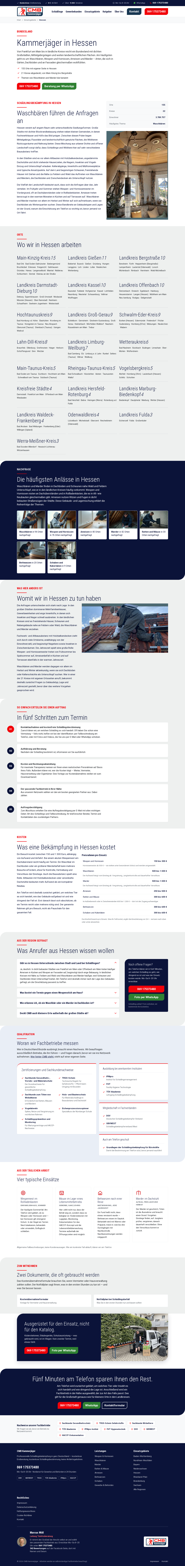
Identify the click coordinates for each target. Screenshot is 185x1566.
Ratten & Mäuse (102, 1468)
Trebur (91, 327)
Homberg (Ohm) (134, 374)
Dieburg (20, 297)
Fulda (131, 421)
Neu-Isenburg (125, 298)
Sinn (34, 351)
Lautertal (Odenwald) (141, 267)
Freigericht (41, 267)
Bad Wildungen (35, 426)
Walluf (71, 377)
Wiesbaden (22, 398)
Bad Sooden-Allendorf (27, 447)
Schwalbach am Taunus (28, 377)
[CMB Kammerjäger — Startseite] (30, 11)
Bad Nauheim (125, 348)
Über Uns (119, 11)
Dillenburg (31, 348)
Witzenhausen (23, 450)
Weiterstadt (54, 303)
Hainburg (154, 291)
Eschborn (42, 374)
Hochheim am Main (56, 374)
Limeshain (156, 348)
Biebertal (72, 264)
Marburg (145, 400)
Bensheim (123, 264)
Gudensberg (124, 324)
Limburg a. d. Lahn (93, 354)
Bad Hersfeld (73, 400)
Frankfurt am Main (36, 394)
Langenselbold (39, 270)
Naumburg (72, 294)
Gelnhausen (53, 267)
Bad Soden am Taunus (27, 374)
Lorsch (155, 267)
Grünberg (97, 264)
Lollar (92, 267)
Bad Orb (20, 264)
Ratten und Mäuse (91, 897)
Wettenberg (73, 270)
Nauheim (109, 324)
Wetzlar (40, 351)
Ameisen (87, 891)
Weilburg (88, 357)
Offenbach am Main (54, 394)
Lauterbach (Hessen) (152, 374)
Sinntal (32, 274)
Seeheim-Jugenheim (38, 303)
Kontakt (134, 11)
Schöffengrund (23, 351)
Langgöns (72, 267)
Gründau (20, 270)
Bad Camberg (74, 354)
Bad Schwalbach (75, 374)
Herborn (59, 348)
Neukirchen (163, 324)
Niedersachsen (140, 1468)
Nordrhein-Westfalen (143, 1460)
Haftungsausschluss (26, 1511)
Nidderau (59, 270)
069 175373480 (156, 11)
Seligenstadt (146, 298)
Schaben (98, 1481)
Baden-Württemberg (143, 1456)
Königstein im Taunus (34, 324)
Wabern (123, 327)
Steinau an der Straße (46, 274)
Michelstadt (84, 421)
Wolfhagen (73, 298)
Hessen (137, 1473)
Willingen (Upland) (25, 430)
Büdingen (146, 348)
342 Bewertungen (38, 1548)
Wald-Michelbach (158, 270)
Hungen (105, 264)
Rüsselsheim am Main (77, 327)
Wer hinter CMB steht (41, 1056)
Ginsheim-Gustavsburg (99, 321)
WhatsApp (141, 3)
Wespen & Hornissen (104, 1456)
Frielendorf (151, 321)
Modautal (58, 297)
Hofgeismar (90, 291)
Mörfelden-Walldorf (95, 324)
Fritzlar (161, 321)
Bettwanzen (88, 907)
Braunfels (21, 348)
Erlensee (32, 267)
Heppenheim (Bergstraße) (146, 264)
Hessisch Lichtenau (46, 447)
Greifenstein (42, 348)
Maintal (50, 270)
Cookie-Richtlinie (24, 1515)
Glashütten (44, 321)
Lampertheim (125, 267)
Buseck (80, 264)
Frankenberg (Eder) (52, 426)
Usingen (57, 327)
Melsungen (151, 324)
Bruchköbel (22, 267)
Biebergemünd (53, 264)
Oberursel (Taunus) (25, 327)
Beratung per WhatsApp (59, 86)
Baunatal (72, 291)
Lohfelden (109, 291)
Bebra (83, 400)
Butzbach (136, 348)
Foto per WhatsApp (146, 997)
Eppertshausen (31, 297)
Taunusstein (108, 374)
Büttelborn (72, 321)
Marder (86, 881)
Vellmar (104, 294)
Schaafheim (22, 303)
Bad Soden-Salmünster (35, 264)
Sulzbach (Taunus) (48, 377)
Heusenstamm (125, 294)
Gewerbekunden (74, 11)
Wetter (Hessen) (157, 400)
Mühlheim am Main (158, 294)
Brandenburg (139, 1481)
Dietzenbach (124, 291)
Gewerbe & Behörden (104, 1485)
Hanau (29, 270)
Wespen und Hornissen (93, 861)
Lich (80, 267)
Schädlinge (57, 11)
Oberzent (95, 421)
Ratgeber (107, 11)
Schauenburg (94, 294)
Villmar (80, 357)
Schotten (131, 377)
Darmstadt (21, 394)
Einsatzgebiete (92, 11)
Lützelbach (73, 421)
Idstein (98, 374)
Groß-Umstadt (46, 297)
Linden (86, 267)
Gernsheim (83, 321)
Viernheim (144, 270)
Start (19, 20)
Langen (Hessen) (141, 294)
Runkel (106, 354)
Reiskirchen (101, 267)
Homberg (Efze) (138, 324)
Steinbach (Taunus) (43, 327)
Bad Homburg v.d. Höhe (27, 321)
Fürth (131, 264)
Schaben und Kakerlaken (94, 913)
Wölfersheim (132, 351)
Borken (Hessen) (126, 321)
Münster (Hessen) (25, 300)
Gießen (88, 264)
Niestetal (82, 294)
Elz (82, 354)
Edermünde (140, 321)
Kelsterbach (80, 324)
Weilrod (20, 331)
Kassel (100, 291)
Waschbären (88, 871)
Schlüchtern (22, 274)
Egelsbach (144, 291)
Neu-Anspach (51, 324)
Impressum (22, 1503)
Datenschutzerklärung (26, 1507)
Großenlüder (141, 421)
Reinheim (53, 300)
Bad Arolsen (22, 426)
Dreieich (135, 291)
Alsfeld (122, 374)
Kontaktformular (114, 1405)
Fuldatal (80, 291)
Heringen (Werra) (95, 400)
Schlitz (122, 377)
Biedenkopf (124, 400)
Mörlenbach (124, 270)
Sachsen (137, 1485)
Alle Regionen (140, 1489)
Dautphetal (135, 400)
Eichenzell (123, 421)
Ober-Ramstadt (40, 300)
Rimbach (135, 270)
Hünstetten (89, 374)
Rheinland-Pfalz (140, 1477)
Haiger (52, 348)
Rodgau (135, 298)
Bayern (137, 1464)
